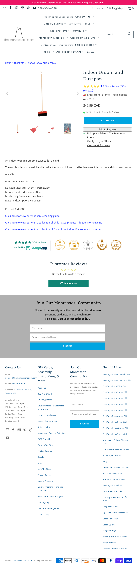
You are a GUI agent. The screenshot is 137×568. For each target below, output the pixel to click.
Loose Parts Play (110, 519)
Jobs (40, 463)
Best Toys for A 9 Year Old (115, 434)
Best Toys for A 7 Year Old (114, 422)
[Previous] (7, 94)
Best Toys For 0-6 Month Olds (116, 374)
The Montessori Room (23, 560)
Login (99, 8)
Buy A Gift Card (45, 394)
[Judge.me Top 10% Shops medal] (102, 245)
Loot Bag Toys (109, 525)
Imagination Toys (110, 507)
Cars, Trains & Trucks (112, 491)
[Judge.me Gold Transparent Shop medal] (60, 245)
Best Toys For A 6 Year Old (115, 416)
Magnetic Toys (109, 530)
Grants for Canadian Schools (116, 467)
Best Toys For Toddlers (113, 485)
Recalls (41, 457)
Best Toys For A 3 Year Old (115, 398)
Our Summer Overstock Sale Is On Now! (54, 2)
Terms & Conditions (47, 415)
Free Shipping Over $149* (91, 2)
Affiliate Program (45, 451)
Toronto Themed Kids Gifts (115, 548)
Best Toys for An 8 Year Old (115, 428)
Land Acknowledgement (49, 508)
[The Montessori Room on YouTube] (34, 8)
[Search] (129, 34)
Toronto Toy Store (46, 445)
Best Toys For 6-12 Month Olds (117, 380)
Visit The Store (44, 469)
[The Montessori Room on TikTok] (28, 8)
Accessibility (43, 514)
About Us (42, 388)
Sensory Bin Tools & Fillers (115, 536)
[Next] (77, 94)
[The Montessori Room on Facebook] (10, 8)
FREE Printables (45, 439)
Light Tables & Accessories (115, 513)
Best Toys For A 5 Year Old (115, 410)
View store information (98, 145)
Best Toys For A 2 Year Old (115, 392)
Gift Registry (114, 8)
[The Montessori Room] (18, 34)
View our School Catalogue (50, 496)
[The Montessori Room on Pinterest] (22, 8)
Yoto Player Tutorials (112, 455)
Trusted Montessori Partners (116, 449)
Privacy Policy (44, 475)
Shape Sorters (109, 542)
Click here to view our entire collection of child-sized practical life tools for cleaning (53, 222)
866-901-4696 (47, 8)
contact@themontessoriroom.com (21, 378)
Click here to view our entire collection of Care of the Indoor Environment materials (53, 229)
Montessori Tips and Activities (51, 433)
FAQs (105, 461)
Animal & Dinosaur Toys (114, 479)
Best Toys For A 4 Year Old (115, 404)
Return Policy (44, 427)
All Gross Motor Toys (112, 473)
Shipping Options (45, 400)
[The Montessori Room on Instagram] (16, 8)
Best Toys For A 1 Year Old (114, 386)
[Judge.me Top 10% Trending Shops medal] (116, 245)
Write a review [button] (68, 283)
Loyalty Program (45, 481)
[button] (84, 16)
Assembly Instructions (48, 421)
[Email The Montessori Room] (4, 8)
